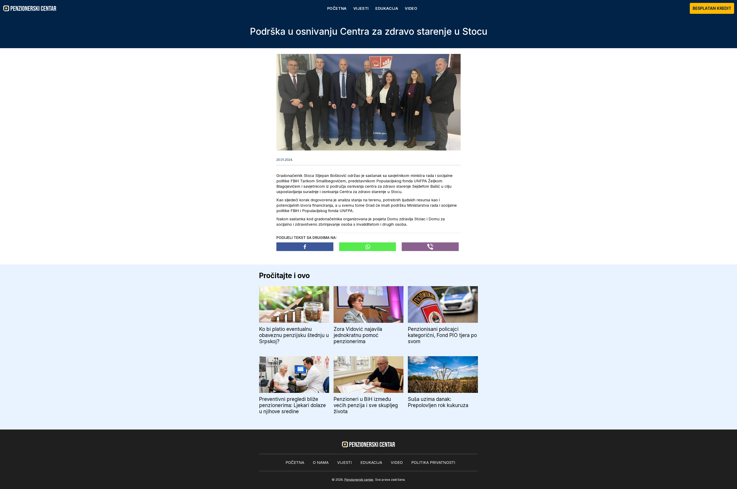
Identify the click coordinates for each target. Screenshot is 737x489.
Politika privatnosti (433, 462)
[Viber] (430, 246)
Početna (337, 8)
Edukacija (386, 8)
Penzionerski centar (358, 480)
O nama (321, 462)
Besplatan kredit (712, 8)
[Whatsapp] (367, 246)
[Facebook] (304, 246)
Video (411, 8)
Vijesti (361, 8)
